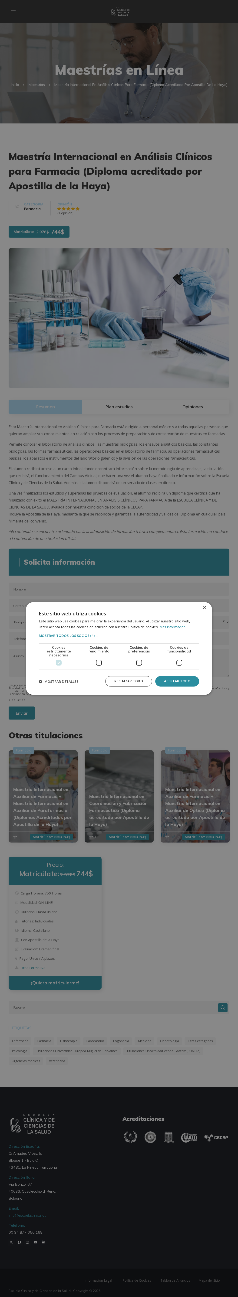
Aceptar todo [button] (177, 681)
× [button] (204, 607)
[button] (119, 635)
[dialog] (119, 648)
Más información (172, 627)
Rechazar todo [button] (128, 681)
